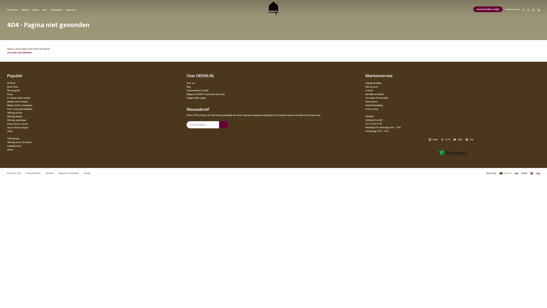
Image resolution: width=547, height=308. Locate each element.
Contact (369, 91)
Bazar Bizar (12, 87)
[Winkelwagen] (538, 11)
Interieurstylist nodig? (488, 9)
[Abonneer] (223, 124)
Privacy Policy (371, 109)
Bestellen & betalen (374, 94)
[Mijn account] (533, 11)
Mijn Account (371, 87)
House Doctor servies (17, 124)
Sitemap (86, 173)
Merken (25, 10)
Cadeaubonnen (14, 146)
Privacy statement (33, 173)
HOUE (10, 131)
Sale (44, 10)
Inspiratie (70, 10)
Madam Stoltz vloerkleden (19, 105)
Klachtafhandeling (374, 105)
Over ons (191, 83)
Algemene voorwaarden (69, 173)
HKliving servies (14, 113)
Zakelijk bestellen (373, 83)
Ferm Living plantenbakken (20, 109)
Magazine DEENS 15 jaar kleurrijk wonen (206, 94)
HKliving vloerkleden (16, 120)
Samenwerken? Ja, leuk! (197, 91)
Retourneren (371, 102)
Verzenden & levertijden (376, 98)
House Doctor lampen (17, 128)
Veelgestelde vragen (196, 98)
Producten (12, 10)
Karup (10, 94)
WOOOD (11, 83)
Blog (189, 87)
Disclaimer (49, 173)
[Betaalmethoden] (512, 173)
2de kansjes (56, 10)
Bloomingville (13, 91)
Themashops (13, 139)
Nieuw (36, 10)
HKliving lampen (14, 116)
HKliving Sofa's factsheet (19, 142)
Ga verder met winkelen (19, 53)
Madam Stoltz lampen (17, 102)
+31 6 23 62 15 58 (373, 124)
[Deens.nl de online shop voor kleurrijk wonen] (273, 8)
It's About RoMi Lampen (18, 98)
